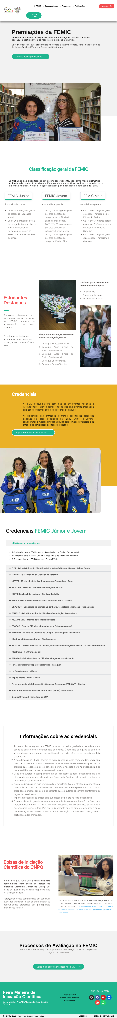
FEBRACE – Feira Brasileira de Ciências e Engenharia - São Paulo (43, 658)
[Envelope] (97, 1002)
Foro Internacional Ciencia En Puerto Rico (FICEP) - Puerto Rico (42, 690)
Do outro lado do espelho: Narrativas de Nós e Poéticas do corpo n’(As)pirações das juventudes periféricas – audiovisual (85, 909)
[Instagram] (91, 997)
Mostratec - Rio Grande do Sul (26, 652)
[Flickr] (109, 997)
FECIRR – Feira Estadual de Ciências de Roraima (35, 574)
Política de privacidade (103, 1016)
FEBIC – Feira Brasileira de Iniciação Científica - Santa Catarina (42, 600)
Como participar (51, 6)
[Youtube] (103, 997)
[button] (58, 543)
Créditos (83, 1016)
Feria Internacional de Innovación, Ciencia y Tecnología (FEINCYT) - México (48, 684)
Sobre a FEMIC (70, 995)
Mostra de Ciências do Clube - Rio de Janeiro (34, 639)
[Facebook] (97, 997)
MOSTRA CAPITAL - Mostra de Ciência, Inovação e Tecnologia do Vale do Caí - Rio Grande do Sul (58, 645)
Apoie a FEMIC (70, 1000)
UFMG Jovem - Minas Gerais (26, 543)
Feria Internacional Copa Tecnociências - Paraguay (36, 665)
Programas (66, 6)
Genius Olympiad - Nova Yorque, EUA (30, 697)
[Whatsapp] (103, 1002)
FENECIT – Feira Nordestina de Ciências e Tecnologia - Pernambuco (44, 613)
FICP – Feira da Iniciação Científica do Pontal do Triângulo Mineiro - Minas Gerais (51, 568)
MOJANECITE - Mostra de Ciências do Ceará (33, 619)
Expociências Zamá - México (26, 677)
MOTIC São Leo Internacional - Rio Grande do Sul (35, 594)
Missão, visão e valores (69, 998)
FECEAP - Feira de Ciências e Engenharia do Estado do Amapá (42, 626)
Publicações (80, 6)
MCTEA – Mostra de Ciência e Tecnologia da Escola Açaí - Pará (42, 581)
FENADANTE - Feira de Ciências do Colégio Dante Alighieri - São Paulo (46, 632)
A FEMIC (37, 6)
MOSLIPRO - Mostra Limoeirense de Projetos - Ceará (37, 587)
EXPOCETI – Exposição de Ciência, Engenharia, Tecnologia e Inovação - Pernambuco (53, 607)
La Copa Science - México (24, 671)
